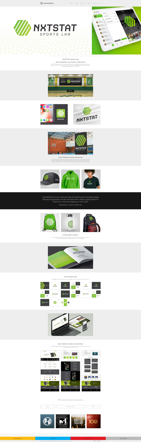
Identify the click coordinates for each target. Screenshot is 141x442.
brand (88, 161)
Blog (89, 3)
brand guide (54, 279)
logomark (57, 160)
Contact (95, 3)
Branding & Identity (80, 399)
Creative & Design (64, 399)
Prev (47, 406)
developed (69, 66)
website (77, 66)
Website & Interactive (88, 438)
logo (56, 159)
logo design (82, 238)
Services (83, 3)
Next (93, 406)
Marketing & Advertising (18, 438)
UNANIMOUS (78, 65)
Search (100, 3)
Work (76, 3)
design (70, 159)
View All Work (70, 406)
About (71, 3)
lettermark (69, 237)
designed (64, 66)
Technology (74, 399)
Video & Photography (123, 438)
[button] (44, 288)
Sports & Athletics (70, 399)
